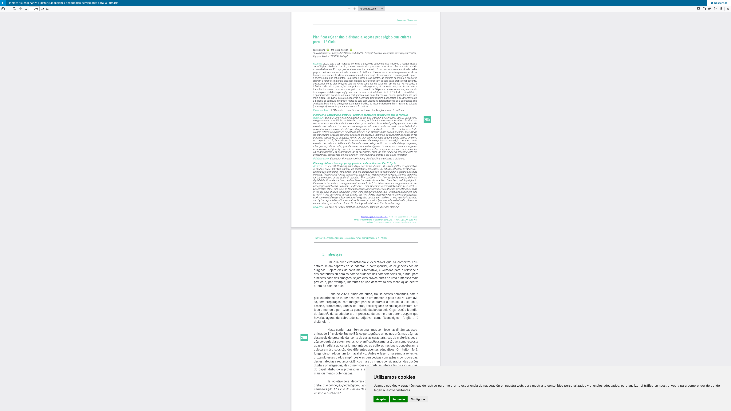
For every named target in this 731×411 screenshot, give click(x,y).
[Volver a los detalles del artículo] (3, 3)
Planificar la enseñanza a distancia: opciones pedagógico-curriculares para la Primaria (63, 3)
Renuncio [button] (399, 399)
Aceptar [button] (381, 399)
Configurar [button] (418, 399)
